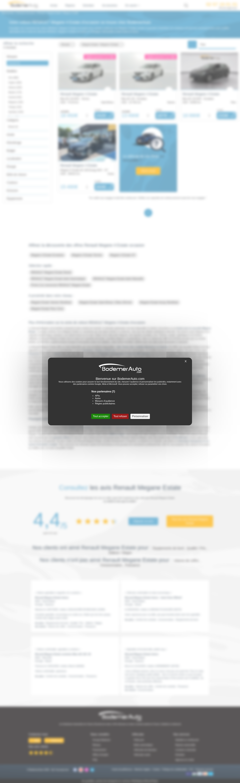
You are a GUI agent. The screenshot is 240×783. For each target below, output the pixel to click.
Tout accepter (100, 416)
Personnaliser (140, 416)
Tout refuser (120, 416)
